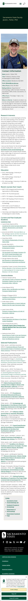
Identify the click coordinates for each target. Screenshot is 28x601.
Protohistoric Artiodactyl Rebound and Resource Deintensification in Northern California (12, 394)
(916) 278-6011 (18, 551)
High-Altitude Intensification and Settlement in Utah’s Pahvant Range (12, 469)
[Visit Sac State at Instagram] (7, 542)
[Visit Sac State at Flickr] (17, 542)
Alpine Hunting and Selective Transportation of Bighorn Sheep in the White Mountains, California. (12, 384)
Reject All (14, 593)
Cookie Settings (14, 589)
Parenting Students (7, 569)
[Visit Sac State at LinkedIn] (10, 542)
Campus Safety (6, 565)
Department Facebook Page (13, 514)
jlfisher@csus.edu (11, 83)
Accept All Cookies (14, 598)
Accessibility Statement (8, 573)
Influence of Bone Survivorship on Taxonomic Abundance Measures (12, 413)
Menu (22, 4)
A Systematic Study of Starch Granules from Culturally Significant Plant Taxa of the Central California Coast (14, 327)
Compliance (5, 561)
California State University (9, 557)
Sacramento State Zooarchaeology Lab (12, 149)
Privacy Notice (20, 586)
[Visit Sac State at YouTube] (21, 542)
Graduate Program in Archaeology (13, 506)
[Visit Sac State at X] (14, 542)
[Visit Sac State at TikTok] (24, 542)
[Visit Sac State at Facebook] (3, 542)
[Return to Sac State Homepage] (10, 3)
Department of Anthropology (11, 510)
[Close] (26, 577)
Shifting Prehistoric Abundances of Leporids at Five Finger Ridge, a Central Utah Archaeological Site (14, 478)
